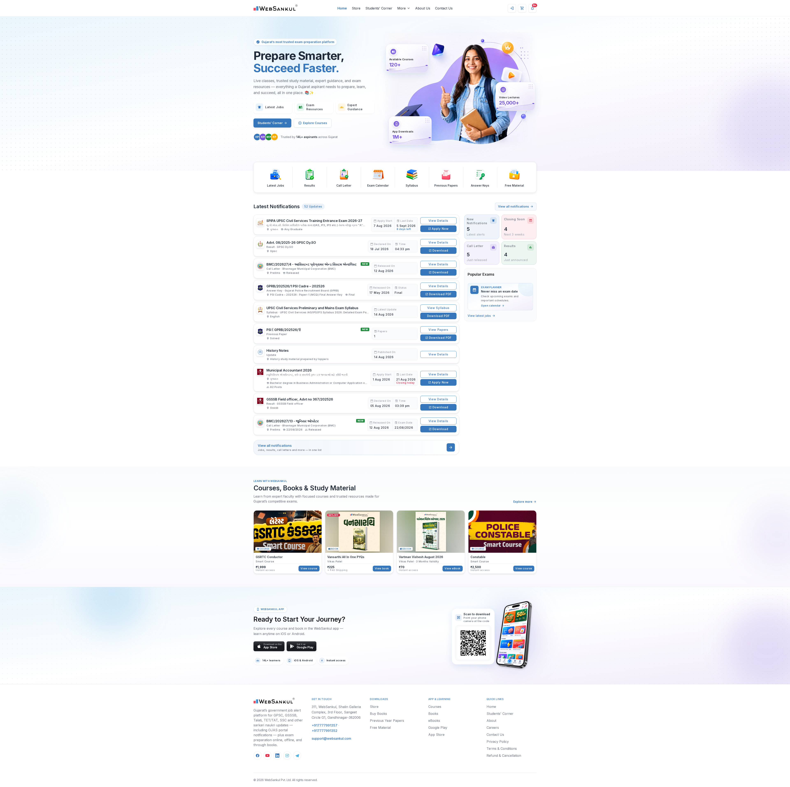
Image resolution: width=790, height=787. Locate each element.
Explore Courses (315, 123)
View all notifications (513, 206)
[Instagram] (287, 755)
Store (374, 707)
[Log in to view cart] (522, 8)
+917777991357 (324, 725)
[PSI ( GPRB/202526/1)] (356, 334)
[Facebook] (257, 755)
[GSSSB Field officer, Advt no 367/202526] (356, 403)
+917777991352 (324, 731)
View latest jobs (479, 315)
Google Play (437, 727)
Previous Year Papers (387, 721)
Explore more (522, 501)
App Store (436, 734)
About (491, 721)
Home (491, 707)
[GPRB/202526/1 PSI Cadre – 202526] (356, 290)
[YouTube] (267, 755)
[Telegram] (297, 755)
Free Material (380, 727)
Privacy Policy (498, 741)
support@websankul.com (331, 738)
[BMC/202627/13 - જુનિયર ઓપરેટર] (356, 425)
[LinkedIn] (277, 755)
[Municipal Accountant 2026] (356, 378)
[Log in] (512, 8)
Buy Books (378, 714)
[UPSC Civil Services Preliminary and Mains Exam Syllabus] (356, 312)
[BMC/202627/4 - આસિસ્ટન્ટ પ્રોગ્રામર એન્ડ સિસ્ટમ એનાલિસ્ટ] (356, 268)
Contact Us (495, 734)
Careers (493, 727)
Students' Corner (270, 123)
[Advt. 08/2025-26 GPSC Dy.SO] (356, 246)
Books (433, 714)
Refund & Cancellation (504, 755)
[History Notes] (356, 354)
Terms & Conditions (502, 748)
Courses (434, 707)
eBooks (434, 721)
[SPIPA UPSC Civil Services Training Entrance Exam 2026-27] (356, 225)
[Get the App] (513, 634)
